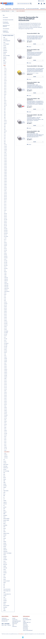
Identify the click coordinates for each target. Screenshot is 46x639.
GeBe (4, 482)
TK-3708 (5, 409)
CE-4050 (5, 175)
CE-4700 (5, 187)
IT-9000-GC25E (6, 288)
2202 (5, 97)
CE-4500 (5, 181)
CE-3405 (5, 161)
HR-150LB (5, 263)
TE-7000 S (5, 373)
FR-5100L (5, 250)
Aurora (4, 45)
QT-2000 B (5, 303)
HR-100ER (5, 260)
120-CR (5, 79)
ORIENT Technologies (7, 553)
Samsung (5, 567)
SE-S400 (5, 352)
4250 (5, 124)
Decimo (4, 469)
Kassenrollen (25, 625)
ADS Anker (5, 39)
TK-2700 (5, 404)
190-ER (5, 91)
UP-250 (5, 439)
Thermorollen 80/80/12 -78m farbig (34, 66)
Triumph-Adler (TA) (7, 594)
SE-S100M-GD (6, 343)
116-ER (5, 74)
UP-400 (5, 445)
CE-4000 (5, 173)
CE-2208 (5, 149)
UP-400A (5, 447)
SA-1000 (5, 315)
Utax (4, 597)
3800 (5, 117)
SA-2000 (5, 317)
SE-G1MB (5, 338)
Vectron (4, 599)
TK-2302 (5, 399)
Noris (4, 536)
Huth (4, 492)
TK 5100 (5, 380)
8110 (5, 140)
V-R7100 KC (6, 457)
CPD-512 (5, 199)
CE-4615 (5, 186)
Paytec (4, 554)
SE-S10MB (5, 344)
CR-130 (5, 205)
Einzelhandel (25, 618)
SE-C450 (5, 335)
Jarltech (4, 507)
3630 (5, 115)
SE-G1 (5, 337)
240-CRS (5, 105)
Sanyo (4, 569)
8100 (5, 137)
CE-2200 (5, 146)
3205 (5, 109)
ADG (4, 37)
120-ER (5, 82)
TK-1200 (5, 387)
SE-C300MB (6, 332)
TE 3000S (5, 358)
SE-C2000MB (6, 331)
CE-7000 (5, 192)
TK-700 (5, 422)
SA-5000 (5, 326)
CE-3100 (5, 153)
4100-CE (5, 120)
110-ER (5, 71)
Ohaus (4, 538)
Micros (4, 521)
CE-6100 (5, 189)
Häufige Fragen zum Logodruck (27, 623)
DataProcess (5, 467)
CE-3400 (5, 160)
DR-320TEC (6, 230)
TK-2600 (5, 402)
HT (3, 489)
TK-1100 (5, 386)
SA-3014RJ (5, 323)
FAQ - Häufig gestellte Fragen (27, 620)
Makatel (4, 512)
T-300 (5, 354)
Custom (4, 462)
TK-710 (5, 425)
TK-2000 (5, 392)
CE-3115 (5, 157)
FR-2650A (5, 244)
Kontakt (13, 618)
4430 (5, 129)
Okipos (4, 541)
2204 (5, 98)
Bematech (5, 50)
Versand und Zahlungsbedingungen (16, 620)
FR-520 (5, 251)
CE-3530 (5, 164)
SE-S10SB (5, 346)
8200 (5, 141)
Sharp (4, 579)
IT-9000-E (5, 282)
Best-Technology (6, 55)
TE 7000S (5, 360)
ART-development (6, 40)
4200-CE (5, 123)
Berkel (4, 53)
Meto (4, 516)
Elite (4, 474)
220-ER (5, 94)
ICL (4, 497)
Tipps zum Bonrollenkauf (27, 630)
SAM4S (4, 566)
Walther (4, 602)
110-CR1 (5, 69)
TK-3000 (5, 407)
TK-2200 (5, 395)
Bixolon (4, 57)
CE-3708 (5, 167)
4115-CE (5, 121)
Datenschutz (14, 623)
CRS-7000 (5, 219)
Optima (4, 548)
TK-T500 (5, 435)
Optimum (5, 549)
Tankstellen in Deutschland (25, 627)
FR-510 (5, 247)
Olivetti (4, 543)
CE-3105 (5, 155)
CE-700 (5, 190)
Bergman (5, 52)
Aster (4, 42)
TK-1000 (5, 384)
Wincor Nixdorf (6, 605)
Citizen (4, 461)
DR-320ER (5, 228)
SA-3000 (5, 320)
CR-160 (5, 208)
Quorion (5, 562)
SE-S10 (5, 340)
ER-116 (5, 239)
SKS (4, 584)
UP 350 (5, 436)
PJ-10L (5, 296)
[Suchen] (31, 3)
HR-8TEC (5, 271)
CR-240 (5, 210)
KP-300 (5, 294)
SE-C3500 (5, 334)
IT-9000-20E (6, 279)
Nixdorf (4, 535)
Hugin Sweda (5, 490)
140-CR (5, 85)
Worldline (5, 607)
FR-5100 (5, 248)
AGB (13, 625)
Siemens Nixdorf (6, 580)
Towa (4, 592)
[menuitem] (24, 3)
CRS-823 (5, 221)
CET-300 (5, 193)
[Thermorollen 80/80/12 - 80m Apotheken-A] (21, 105)
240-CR (5, 103)
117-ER (5, 77)
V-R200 (5, 453)
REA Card (5, 564)
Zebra (4, 610)
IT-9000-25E (6, 280)
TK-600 (5, 419)
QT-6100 (5, 308)
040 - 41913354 (5, 623)
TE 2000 (5, 357)
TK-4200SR (5, 415)
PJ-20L (5, 300)
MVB (4, 526)
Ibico (4, 494)
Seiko (4, 574)
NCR (4, 530)
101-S (5, 66)
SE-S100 (5, 341)
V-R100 (5, 450)
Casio (4, 65)
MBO (4, 513)
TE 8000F (5, 361)
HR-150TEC (6, 265)
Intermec (5, 503)
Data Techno (5, 464)
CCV (4, 459)
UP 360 (5, 438)
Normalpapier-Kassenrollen (8, 19)
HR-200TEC (6, 268)
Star (4, 585)
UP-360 (5, 442)
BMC (4, 60)
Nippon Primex (6, 533)
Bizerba (4, 58)
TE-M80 (5, 378)
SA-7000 (5, 329)
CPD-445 (5, 198)
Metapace (5, 515)
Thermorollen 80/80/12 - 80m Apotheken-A (33, 99)
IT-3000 (5, 274)
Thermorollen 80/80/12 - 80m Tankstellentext (33, 83)
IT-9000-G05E (6, 283)
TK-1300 (5, 389)
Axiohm (4, 47)
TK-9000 (5, 430)
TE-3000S (5, 370)
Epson (4, 477)
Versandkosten (21, 633)
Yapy (4, 608)
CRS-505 (5, 218)
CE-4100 (5, 176)
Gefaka (4, 484)
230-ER (5, 102)
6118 (5, 134)
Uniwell (4, 595)
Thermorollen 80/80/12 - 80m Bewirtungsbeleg (33, 132)
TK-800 (5, 427)
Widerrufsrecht (15, 622)
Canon (4, 63)
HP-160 (5, 259)
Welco (4, 603)
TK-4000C (5, 412)
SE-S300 (5, 349)
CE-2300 (5, 150)
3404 (5, 112)
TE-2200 (5, 366)
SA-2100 (5, 318)
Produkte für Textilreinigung (6, 31)
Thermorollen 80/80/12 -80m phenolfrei (33, 50)
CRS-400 (5, 215)
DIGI (4, 472)
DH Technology (6, 471)
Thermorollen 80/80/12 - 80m (33, 33)
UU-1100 (5, 448)
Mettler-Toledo (6, 520)
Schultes (5, 572)
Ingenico (5, 502)
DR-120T (5, 224)
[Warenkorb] (44, 3)
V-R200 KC (5, 454)
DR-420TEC (6, 231)
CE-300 (5, 152)
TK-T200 (5, 431)
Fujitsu (4, 479)
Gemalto (5, 485)
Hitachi (4, 487)
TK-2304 (5, 401)
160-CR (5, 88)
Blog (3, 15)
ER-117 (5, 241)
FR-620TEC (5, 256)
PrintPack (5, 559)
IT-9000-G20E (6, 285)
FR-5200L (5, 254)
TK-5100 (5, 418)
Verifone (5, 600)
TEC (4, 587)
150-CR (5, 86)
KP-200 (5, 292)
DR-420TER (6, 233)
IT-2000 (5, 273)
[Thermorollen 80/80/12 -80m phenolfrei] (21, 56)
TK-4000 (5, 410)
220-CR (5, 92)
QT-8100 (5, 312)
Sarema (4, 571)
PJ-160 (5, 299)
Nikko (4, 531)
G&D (4, 480)
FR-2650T (5, 245)
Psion (4, 561)
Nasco (4, 528)
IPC (4, 505)
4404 (5, 126)
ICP (4, 498)
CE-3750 (5, 169)
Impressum (14, 626)
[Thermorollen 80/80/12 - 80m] (21, 40)
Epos (4, 475)
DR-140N (5, 225)
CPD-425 (5, 195)
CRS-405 (5, 216)
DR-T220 (5, 234)
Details (34, 43)
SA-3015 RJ (5, 325)
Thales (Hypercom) (6, 590)
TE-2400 (5, 367)
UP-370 (5, 444)
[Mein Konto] (41, 3)
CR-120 (5, 204)
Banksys (5, 48)
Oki (4, 539)
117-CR (5, 76)
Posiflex (4, 557)
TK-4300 (5, 416)
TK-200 (5, 390)
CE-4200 (5, 178)
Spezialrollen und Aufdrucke (6, 26)
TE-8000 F (5, 376)
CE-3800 (5, 170)
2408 (5, 108)
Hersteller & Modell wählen (8, 35)
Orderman (5, 551)
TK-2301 (5, 398)
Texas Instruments (6, 589)
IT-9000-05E (6, 277)
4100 (5, 118)
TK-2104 (5, 393)
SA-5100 (5, 328)
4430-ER (5, 131)
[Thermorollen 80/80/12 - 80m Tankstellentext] (21, 89)
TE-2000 (5, 364)
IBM (4, 495)
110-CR (5, 68)
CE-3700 (5, 166)
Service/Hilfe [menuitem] (41, 0)
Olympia (5, 544)
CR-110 (5, 202)
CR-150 (5, 207)
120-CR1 (5, 80)
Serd (4, 576)
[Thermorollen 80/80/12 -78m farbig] (21, 73)
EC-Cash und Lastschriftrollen (6, 22)
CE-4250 (5, 179)
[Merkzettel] (39, 3)
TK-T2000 (5, 433)
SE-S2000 (5, 347)
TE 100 (5, 355)
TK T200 (5, 381)
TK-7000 (5, 424)
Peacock (5, 556)
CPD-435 (5, 196)
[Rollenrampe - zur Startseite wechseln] (7, 4)
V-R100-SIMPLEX (6, 451)
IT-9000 (5, 276)
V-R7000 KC (6, 456)
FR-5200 (5, 253)
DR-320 (5, 227)
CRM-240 (5, 213)
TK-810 (5, 428)
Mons (4, 523)
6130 (5, 135)
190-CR (5, 89)
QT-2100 (5, 305)
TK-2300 (5, 396)
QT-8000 (5, 311)
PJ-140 (5, 297)
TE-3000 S (5, 369)
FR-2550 (5, 242)
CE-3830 (5, 172)
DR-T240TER (6, 236)
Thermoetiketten (6, 28)
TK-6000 (5, 421)
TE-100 (5, 363)
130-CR (5, 83)
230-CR (5, 100)
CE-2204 (5, 147)
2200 (5, 95)
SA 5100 (5, 314)
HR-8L (5, 270)
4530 (5, 132)
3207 (5, 111)
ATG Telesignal (6, 44)
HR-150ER (5, 262)
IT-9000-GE (6, 289)
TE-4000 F (5, 372)
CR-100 (5, 201)
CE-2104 (5, 144)
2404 (5, 106)
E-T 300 (5, 237)
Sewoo (4, 577)
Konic (4, 510)
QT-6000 (5, 306)
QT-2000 (5, 302)
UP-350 (5, 441)
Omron (4, 546)
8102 (5, 138)
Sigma (4, 582)
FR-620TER (5, 257)
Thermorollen (5, 17)
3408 (5, 114)
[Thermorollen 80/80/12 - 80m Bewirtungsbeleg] (21, 138)
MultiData (5, 525)
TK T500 (5, 383)
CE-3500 (5, 163)
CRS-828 (5, 222)
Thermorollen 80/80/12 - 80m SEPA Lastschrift (34, 115)
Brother (4, 62)
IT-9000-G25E (6, 286)
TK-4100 (5, 413)
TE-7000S (5, 375)
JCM (4, 508)
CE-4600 (5, 184)
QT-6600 (5, 309)
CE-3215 (5, 158)
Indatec (4, 500)
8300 (5, 143)
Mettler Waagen (6, 518)
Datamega (5, 466)
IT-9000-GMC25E (6, 291)
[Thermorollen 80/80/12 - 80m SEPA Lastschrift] (21, 121)
